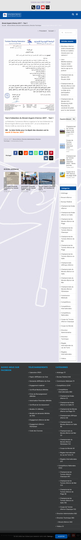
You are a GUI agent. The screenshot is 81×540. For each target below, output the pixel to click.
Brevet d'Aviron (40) (65, 522)
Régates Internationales (66, 353)
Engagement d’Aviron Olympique (37, 425)
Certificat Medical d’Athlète (39, 390)
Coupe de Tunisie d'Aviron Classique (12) (68, 508)
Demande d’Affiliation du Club (40, 381)
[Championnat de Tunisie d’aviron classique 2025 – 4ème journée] (62, 160)
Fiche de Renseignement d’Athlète (38, 395)
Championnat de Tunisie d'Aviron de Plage (67, 247)
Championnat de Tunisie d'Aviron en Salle (67, 256)
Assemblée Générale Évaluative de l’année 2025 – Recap (46, 187)
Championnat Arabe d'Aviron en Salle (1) (67, 404)
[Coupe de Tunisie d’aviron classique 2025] (62, 144)
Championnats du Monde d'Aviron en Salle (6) (68, 424)
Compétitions (66, 302)
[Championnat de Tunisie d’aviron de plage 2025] (62, 130)
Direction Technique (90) (65, 518)
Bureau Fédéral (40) (64, 377)
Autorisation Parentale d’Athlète (40, 400)
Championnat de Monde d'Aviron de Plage (67, 221)
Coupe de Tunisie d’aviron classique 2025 (69, 144)
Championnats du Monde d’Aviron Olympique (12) (66, 442)
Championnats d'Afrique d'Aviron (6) (68, 417)
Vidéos (63, 358)
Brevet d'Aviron (17, 139)
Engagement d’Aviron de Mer (39, 420)
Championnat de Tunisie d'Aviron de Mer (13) (68, 483)
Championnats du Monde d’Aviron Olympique (67, 289)
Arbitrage (64, 193)
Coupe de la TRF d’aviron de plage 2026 (71, 173)
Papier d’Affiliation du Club (39, 377)
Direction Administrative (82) (67, 513)
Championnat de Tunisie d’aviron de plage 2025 (71, 129)
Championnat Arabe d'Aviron (68, 207)
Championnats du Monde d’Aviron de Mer (67, 280)
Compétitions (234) (63, 385)
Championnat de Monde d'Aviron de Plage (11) (68, 410)
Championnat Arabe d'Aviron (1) (67, 397)
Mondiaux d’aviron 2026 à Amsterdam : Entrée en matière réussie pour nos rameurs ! (68, 50)
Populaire (63, 119)
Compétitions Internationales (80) (65, 391)
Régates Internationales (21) (68, 460)
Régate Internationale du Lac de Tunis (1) (67, 454)
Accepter (61, 536)
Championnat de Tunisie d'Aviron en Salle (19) (66, 500)
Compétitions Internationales (66, 307)
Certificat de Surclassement (39, 405)
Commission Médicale (65, 297)
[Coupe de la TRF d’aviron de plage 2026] (62, 173)
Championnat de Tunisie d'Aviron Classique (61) (66, 474)
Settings (50, 536)
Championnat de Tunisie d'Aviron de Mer (67, 239)
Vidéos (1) (60, 526)
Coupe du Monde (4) (67, 448)
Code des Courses (36, 431)
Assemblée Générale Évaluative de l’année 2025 (28, 187)
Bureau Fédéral (66, 202)
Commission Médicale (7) (65, 381)
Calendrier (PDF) (35, 372)
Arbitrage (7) (61, 372)
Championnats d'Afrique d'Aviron (67, 264)
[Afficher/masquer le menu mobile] (77, 14)
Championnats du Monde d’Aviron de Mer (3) (68, 433)
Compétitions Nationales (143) (67, 467)
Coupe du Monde (67, 326)
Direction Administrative (28, 139)
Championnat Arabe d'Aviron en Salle (68, 214)
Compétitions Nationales (66, 314)
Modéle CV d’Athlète (37, 409)
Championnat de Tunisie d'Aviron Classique (67, 230)
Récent (68, 119)
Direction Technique (65, 338)
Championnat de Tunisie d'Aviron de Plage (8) (66, 492)
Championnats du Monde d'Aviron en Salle (67, 271)
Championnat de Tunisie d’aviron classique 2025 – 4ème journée (71, 160)
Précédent (43, 31)
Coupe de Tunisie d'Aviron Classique (67, 320)
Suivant (51, 31)
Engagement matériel (37, 385)
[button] (5, 183)
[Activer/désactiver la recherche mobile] (73, 14)
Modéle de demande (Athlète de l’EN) (40, 414)
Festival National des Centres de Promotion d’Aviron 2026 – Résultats (11, 188)
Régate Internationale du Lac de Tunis (67, 345)
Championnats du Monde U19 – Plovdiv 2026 (67, 77)
